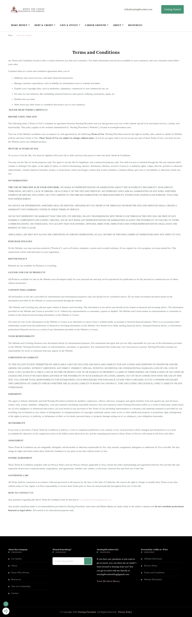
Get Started (16, 559)
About (117, 25)
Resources (135, 25)
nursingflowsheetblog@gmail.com (95, 499)
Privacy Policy (151, 565)
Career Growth (95, 25)
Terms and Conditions (154, 572)
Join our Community (21, 586)
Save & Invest (69, 25)
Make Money (19, 25)
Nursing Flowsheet (87, 612)
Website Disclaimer (153, 579)
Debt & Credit (43, 25)
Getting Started (172, 9)
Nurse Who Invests (20, 572)
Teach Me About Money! (108, 581)
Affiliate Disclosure (153, 559)
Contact (14, 593)
